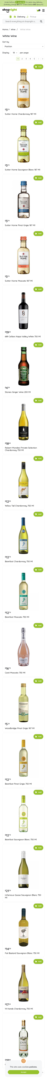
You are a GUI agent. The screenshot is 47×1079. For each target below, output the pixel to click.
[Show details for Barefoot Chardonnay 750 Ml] (23, 535)
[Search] (41, 21)
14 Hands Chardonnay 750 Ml (19, 1009)
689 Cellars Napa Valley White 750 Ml (23, 336)
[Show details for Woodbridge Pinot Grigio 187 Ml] (23, 702)
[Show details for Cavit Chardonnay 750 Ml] (23, 1038)
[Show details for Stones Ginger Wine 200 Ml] (23, 366)
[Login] (10, 16)
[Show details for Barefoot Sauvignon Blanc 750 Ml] (23, 814)
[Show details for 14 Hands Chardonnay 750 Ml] (23, 983)
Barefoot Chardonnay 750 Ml (19, 561)
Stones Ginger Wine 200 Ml (18, 392)
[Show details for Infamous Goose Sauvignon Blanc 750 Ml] (23, 869)
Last (42, 59)
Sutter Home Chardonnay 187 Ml (20, 114)
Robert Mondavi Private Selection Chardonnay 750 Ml (21, 449)
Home (5, 29)
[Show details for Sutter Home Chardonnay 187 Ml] (23, 88)
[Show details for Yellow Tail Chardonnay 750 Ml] (23, 480)
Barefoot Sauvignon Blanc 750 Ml (21, 839)
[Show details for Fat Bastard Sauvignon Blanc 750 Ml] (23, 927)
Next (38, 59)
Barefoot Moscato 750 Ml (17, 617)
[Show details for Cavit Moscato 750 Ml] (23, 647)
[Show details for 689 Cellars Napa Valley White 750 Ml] (23, 311)
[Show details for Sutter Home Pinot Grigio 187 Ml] (23, 199)
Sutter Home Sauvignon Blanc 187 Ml (22, 170)
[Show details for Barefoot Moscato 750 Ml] (23, 591)
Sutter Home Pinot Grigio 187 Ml (20, 225)
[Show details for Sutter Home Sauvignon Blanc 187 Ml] (23, 144)
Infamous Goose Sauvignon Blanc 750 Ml (23, 896)
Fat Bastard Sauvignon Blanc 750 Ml (22, 953)
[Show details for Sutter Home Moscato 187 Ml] (23, 255)
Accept (23, 1072)
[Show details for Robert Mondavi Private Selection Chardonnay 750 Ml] (23, 422)
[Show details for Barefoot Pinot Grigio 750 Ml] (23, 758)
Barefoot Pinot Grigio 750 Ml (18, 784)
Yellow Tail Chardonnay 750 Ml (19, 506)
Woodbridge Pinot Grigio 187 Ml (19, 728)
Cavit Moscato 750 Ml (15, 673)
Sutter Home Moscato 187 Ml (19, 281)
